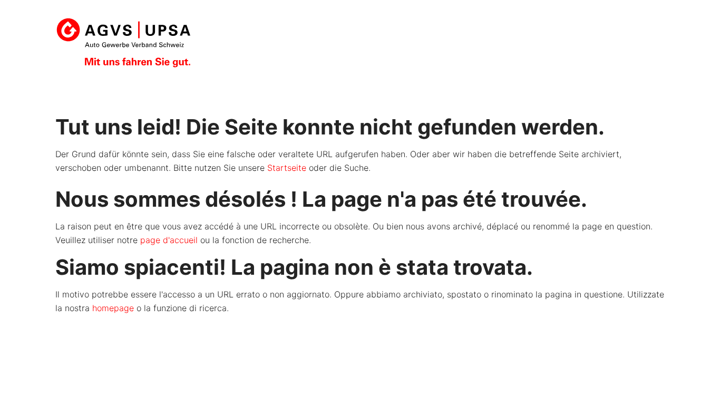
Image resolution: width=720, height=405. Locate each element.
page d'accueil (169, 240)
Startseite (286, 167)
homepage (113, 308)
